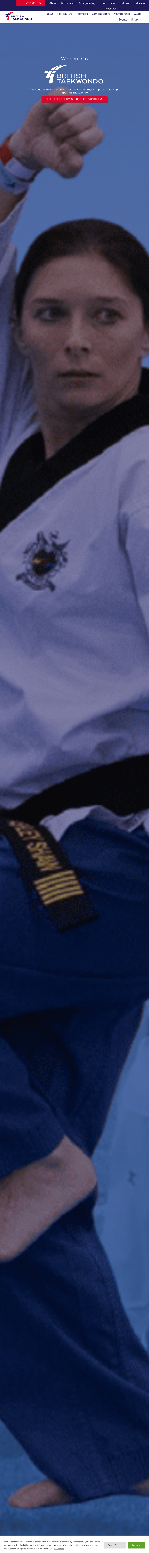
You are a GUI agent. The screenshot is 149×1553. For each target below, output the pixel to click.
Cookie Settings (115, 1545)
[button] (142, 20)
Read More (59, 1548)
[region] (74, 1544)
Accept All (136, 1545)
